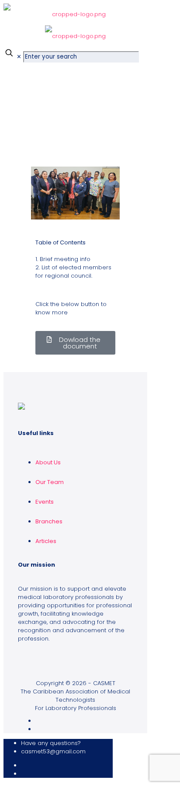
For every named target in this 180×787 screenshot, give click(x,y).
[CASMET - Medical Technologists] (75, 21)
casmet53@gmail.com (53, 751)
